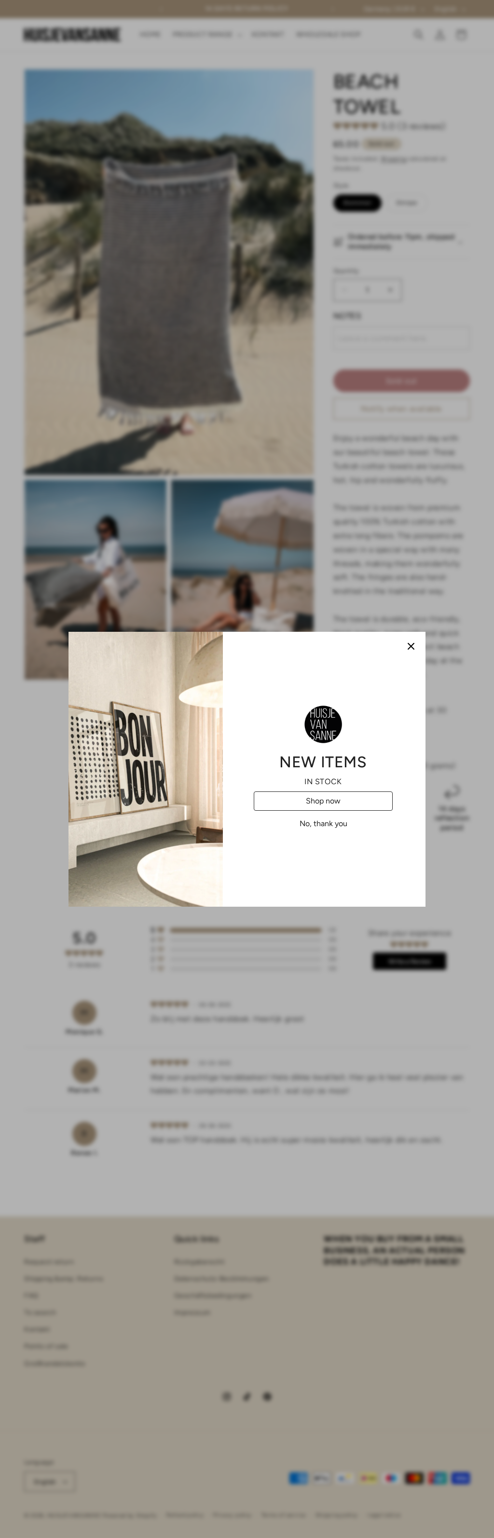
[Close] (411, 646)
